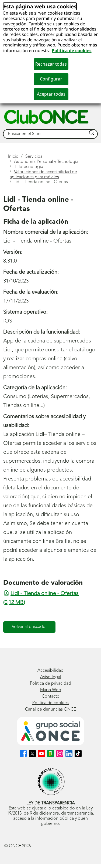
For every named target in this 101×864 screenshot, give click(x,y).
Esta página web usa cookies (39, 6)
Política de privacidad (50, 683)
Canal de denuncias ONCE (50, 709)
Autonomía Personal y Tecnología (46, 161)
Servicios (33, 156)
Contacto (51, 696)
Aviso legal (50, 677)
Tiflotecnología (28, 166)
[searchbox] (45, 134)
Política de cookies (72, 50)
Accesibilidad (50, 670)
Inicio (13, 156)
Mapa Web (50, 690)
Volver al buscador (29, 627)
